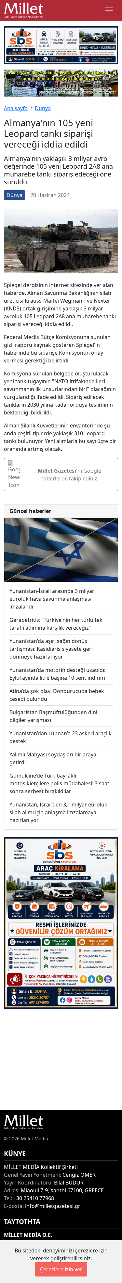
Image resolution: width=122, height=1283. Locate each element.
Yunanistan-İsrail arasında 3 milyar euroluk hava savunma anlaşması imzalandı (51, 598)
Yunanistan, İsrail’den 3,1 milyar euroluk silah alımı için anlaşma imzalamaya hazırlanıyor (58, 812)
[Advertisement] (61, 1059)
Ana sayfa (16, 108)
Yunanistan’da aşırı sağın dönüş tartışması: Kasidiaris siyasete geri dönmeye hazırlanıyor (51, 648)
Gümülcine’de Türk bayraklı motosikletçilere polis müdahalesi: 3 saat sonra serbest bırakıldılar (59, 783)
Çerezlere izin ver (61, 1269)
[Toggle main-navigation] (109, 10)
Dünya (43, 108)
